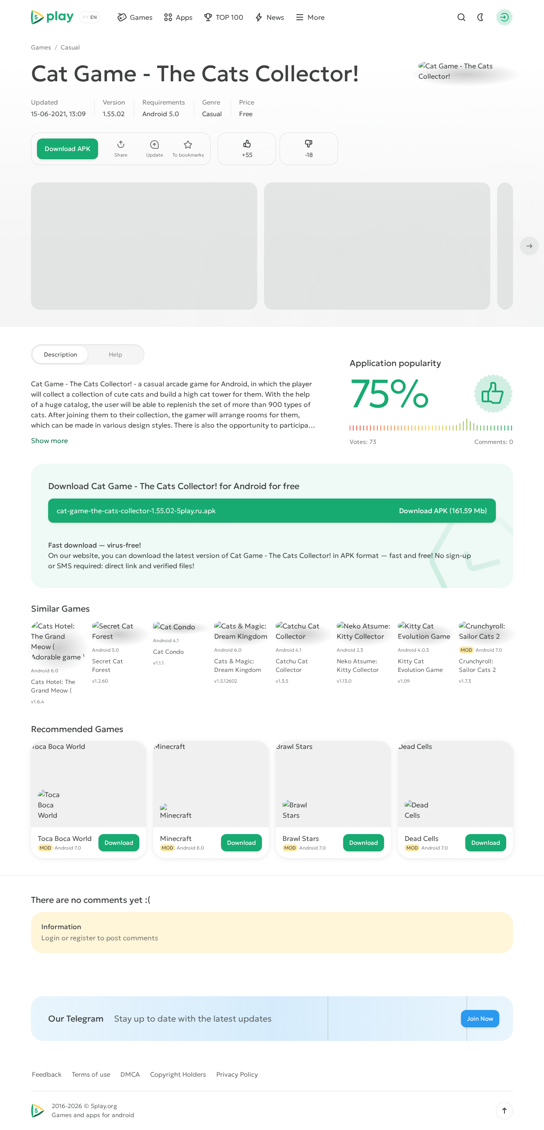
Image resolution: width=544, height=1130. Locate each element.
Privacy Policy (237, 1074)
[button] (504, 1110)
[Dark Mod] (480, 17)
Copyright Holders (178, 1074)
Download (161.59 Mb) (443, 510)
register (82, 937)
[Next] (528, 246)
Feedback (46, 1074)
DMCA (130, 1074)
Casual (70, 47)
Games (41, 47)
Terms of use (91, 1074)
